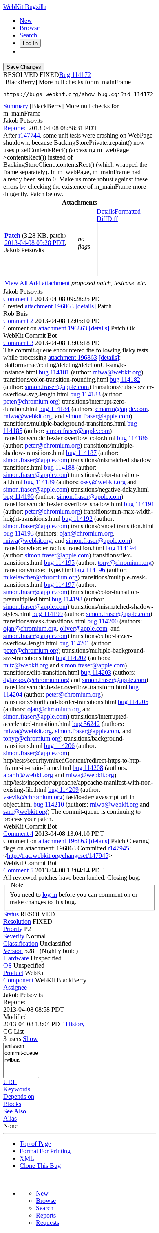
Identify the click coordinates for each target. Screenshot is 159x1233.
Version (13, 950)
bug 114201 (74, 643)
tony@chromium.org (125, 562)
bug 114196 (90, 569)
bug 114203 (96, 672)
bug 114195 (59, 562)
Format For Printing (45, 1151)
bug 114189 (39, 482)
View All (16, 283)
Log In (30, 43)
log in (49, 894)
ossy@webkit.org (103, 482)
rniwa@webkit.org (117, 372)
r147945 (118, 848)
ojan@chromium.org (86, 533)
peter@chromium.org (30, 401)
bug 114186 (132, 438)
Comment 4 (18, 833)
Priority (12, 928)
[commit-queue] (21, 1053)
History (75, 1024)
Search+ (30, 35)
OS (7, 965)
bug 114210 (48, 804)
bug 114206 (59, 745)
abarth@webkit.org (28, 775)
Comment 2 (18, 320)
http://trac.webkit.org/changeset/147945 (57, 855)
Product (13, 972)
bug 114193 (18, 533)
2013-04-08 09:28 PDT (34, 242)
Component (18, 980)
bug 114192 (77, 518)
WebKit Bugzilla (24, 6)
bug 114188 (59, 467)
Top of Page (35, 1143)
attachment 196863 (49, 306)
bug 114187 (81, 452)
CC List (13, 1031)
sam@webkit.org (25, 811)
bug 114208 (88, 767)
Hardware (16, 958)
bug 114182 (125, 379)
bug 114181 (54, 372)
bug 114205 (133, 701)
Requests (47, 1222)
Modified (15, 1016)
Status (11, 914)
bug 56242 (86, 723)
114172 (81, 74)
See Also (14, 1111)
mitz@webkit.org (25, 665)
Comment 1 (18, 298)
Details (106, 211)
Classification (20, 943)
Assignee (15, 987)
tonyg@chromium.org (31, 738)
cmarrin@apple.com (121, 408)
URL (10, 1081)
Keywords (16, 1089)
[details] (85, 306)
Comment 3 (18, 342)
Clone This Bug (40, 1165)
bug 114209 (63, 789)
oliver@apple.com (83, 628)
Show (30, 1038)
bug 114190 (18, 496)
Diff (112, 218)
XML (27, 1158)
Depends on (18, 1096)
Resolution (17, 921)
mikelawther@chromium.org (40, 577)
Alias (10, 1118)
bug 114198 (67, 599)
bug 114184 (54, 408)
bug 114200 (102, 621)
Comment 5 (18, 870)
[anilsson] (21, 1046)
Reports (46, 1215)
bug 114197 (59, 584)
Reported (15, 128)
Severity (13, 936)
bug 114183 (85, 394)
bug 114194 (121, 547)
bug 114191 (139, 504)
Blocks (12, 1103)
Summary (15, 106)
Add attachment (49, 283)
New (26, 20)
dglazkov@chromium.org (36, 679)
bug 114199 (47, 613)
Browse (30, 27)
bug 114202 (71, 657)
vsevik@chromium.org (32, 797)
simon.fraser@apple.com (57, 386)
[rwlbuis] (21, 1060)
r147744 (29, 135)
